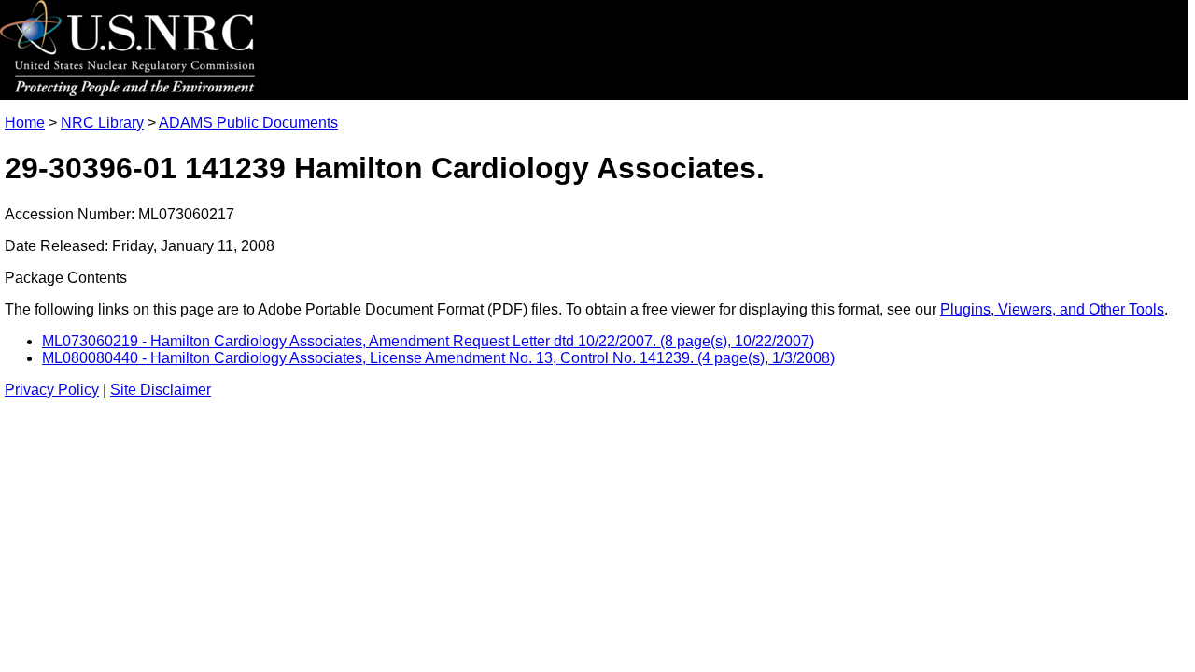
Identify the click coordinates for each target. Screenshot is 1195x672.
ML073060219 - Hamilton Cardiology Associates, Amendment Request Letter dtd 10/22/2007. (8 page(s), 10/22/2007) (428, 341)
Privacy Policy (52, 390)
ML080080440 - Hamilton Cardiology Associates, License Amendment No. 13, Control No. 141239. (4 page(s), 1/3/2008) (438, 358)
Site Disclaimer (160, 390)
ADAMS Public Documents (248, 123)
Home (25, 123)
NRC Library (102, 123)
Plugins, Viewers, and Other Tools (1052, 309)
